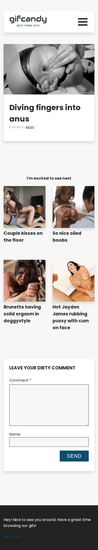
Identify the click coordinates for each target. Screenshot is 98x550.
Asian (29, 127)
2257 (18, 536)
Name (14, 434)
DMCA (8, 536)
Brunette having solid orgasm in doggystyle (22, 314)
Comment (20, 380)
